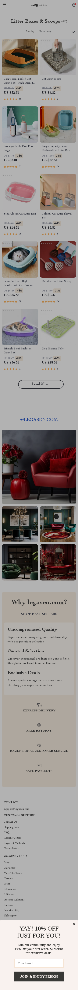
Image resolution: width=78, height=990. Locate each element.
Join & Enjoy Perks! (39, 976)
